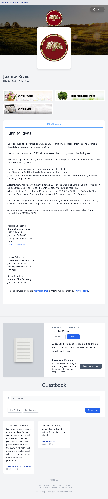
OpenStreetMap (57, 491)
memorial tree (41, 290)
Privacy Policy (46, 487)
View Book (59, 337)
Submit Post (93, 410)
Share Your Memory (90, 366)
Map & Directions (16, 244)
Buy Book (73, 337)
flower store (82, 290)
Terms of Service (61, 487)
